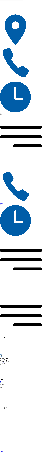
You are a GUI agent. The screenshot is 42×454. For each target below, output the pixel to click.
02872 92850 (3, 356)
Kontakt (2, 415)
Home (1, 416)
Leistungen (2, 417)
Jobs (1, 414)
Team (1, 413)
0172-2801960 (1, 79)
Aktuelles (2, 418)
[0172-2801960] (15, 78)
